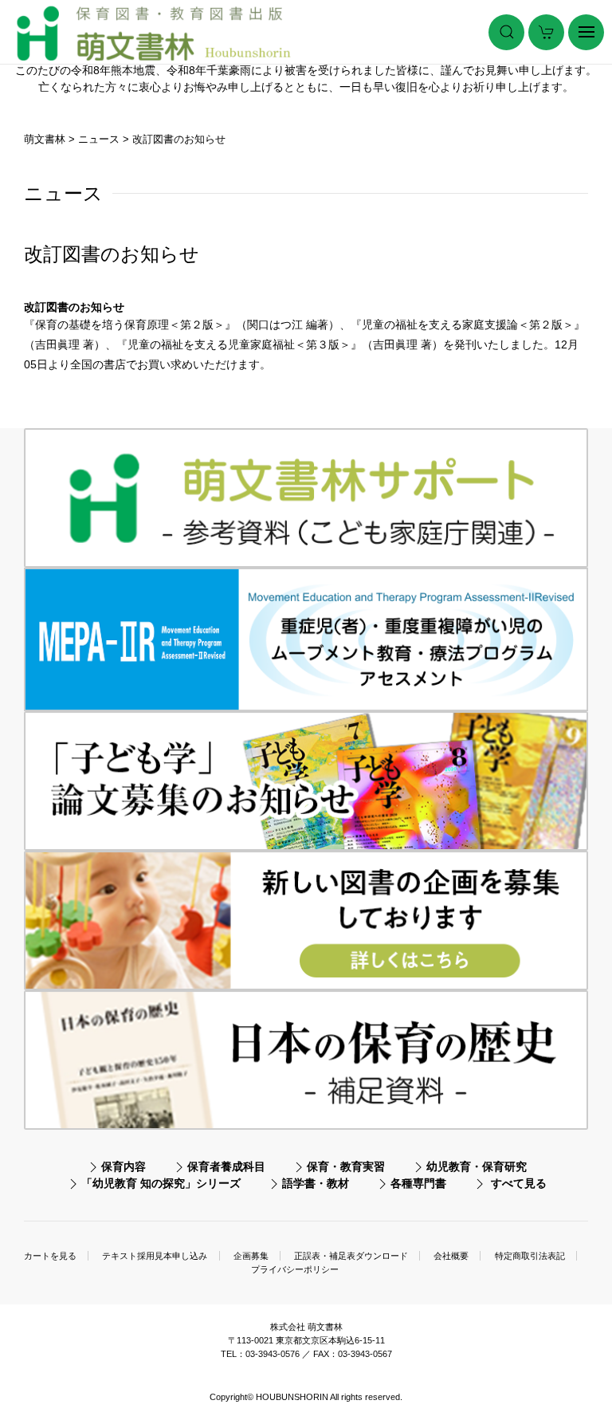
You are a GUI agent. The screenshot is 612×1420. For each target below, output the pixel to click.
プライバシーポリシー (295, 1269)
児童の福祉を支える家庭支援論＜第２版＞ (468, 324)
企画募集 (251, 1256)
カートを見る (50, 1256)
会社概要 (451, 1256)
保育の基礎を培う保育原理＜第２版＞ (130, 324)
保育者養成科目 (226, 1166)
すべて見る (519, 1183)
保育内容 (123, 1166)
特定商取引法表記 (530, 1256)
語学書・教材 (315, 1183)
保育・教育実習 (346, 1166)
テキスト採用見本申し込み (154, 1256)
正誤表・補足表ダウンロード (351, 1256)
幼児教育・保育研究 (476, 1166)
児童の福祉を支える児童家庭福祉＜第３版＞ (239, 344)
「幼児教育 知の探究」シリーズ (161, 1183)
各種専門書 (418, 1183)
